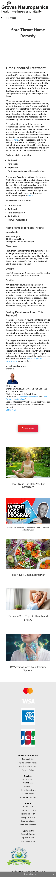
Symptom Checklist (28, 810)
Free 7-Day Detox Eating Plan (28, 574)
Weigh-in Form (28, 817)
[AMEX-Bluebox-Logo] (28, 724)
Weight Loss (28, 782)
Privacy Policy (28, 770)
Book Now (28, 428)
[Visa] (28, 702)
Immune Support (28, 797)
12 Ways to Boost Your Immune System (28, 668)
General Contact (28, 834)
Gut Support (28, 793)
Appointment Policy (28, 762)
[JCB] (28, 745)
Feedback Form (28, 821)
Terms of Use (28, 759)
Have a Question (28, 841)
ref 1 (16, 139)
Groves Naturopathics (27, 396)
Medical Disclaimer (28, 766)
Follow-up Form (28, 813)
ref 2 (30, 195)
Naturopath (27, 779)
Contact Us (11, 409)
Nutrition (28, 786)
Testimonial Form (28, 824)
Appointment (28, 837)
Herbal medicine (28, 790)
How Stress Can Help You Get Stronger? (28, 485)
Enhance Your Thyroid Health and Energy (28, 617)
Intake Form (28, 806)
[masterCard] (28, 694)
